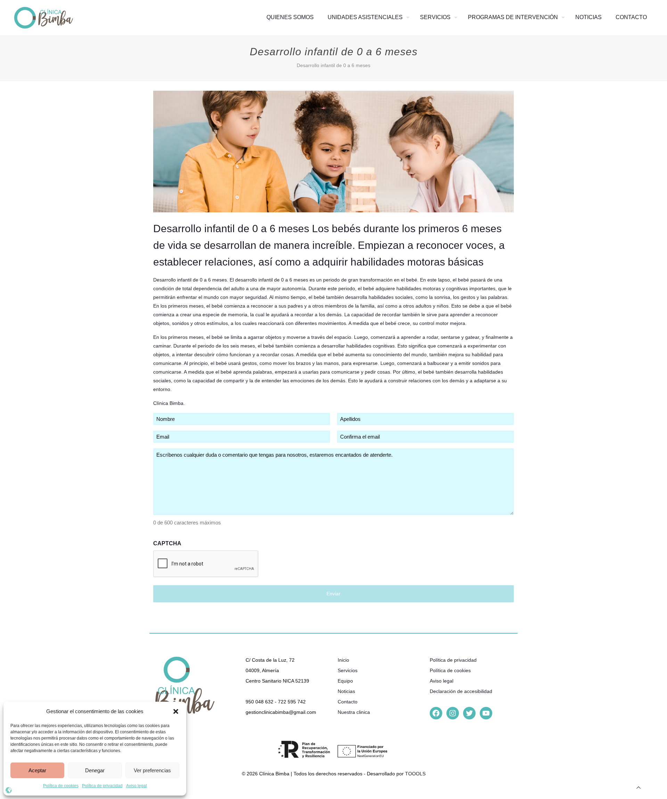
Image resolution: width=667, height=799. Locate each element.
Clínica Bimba (168, 403)
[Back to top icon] (638, 787)
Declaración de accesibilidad (461, 691)
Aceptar (37, 770)
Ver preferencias (152, 770)
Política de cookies (61, 785)
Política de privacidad (102, 785)
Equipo (345, 681)
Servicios (347, 670)
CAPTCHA (167, 543)
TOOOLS (415, 773)
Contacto (347, 701)
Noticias (346, 691)
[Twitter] (469, 713)
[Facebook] (436, 713)
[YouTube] (486, 713)
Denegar (95, 770)
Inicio (343, 660)
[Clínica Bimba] (43, 17)
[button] (175, 711)
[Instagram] (452, 713)
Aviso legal (136, 785)
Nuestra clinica (354, 712)
